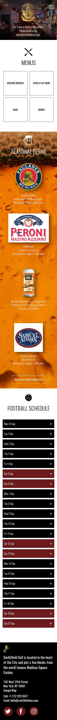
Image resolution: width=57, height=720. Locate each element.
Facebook (20, 711)
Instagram (33, 711)
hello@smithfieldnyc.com (28, 35)
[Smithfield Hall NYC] (28, 12)
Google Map (9, 690)
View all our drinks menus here (28, 379)
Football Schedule (28, 407)
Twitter (7, 711)
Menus (28, 62)
